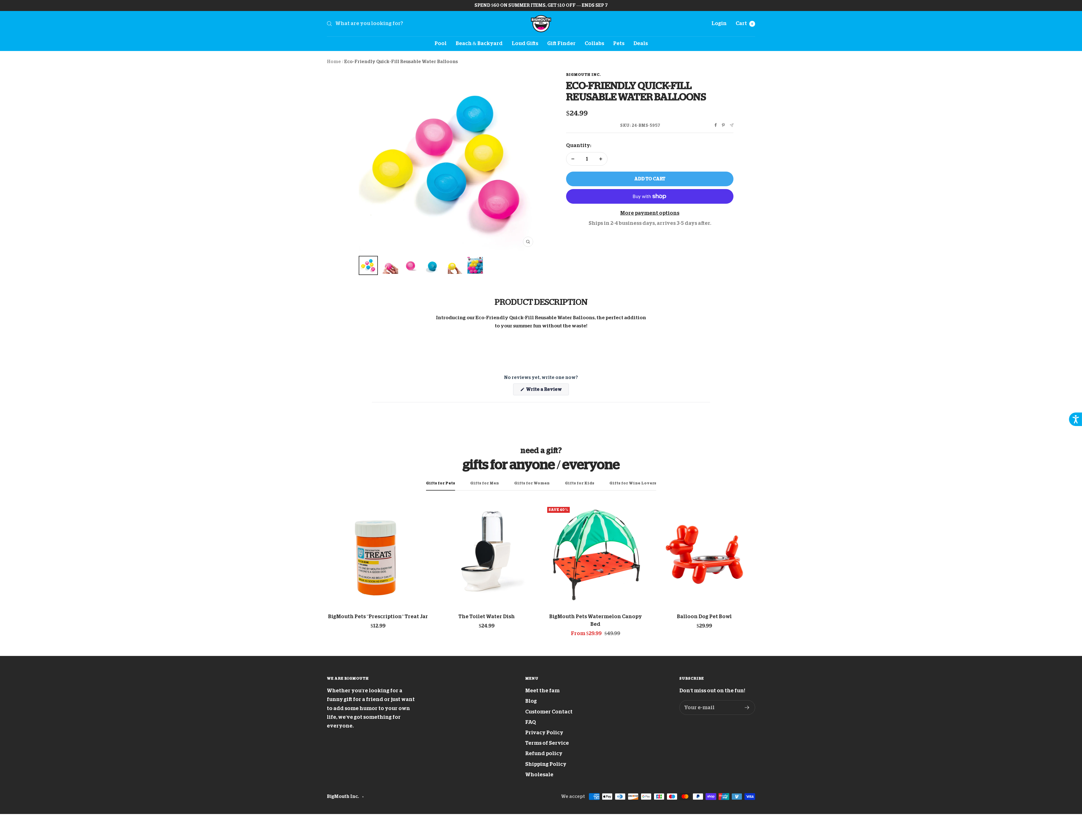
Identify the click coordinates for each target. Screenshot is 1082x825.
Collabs (594, 43)
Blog (531, 701)
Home (334, 61)
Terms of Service (547, 743)
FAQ (530, 722)
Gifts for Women (532, 483)
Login (719, 23)
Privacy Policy (544, 732)
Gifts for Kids (579, 483)
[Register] (747, 707)
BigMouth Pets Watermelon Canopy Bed (595, 620)
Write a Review (547, 391)
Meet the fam (542, 690)
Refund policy (543, 753)
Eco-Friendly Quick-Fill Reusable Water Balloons (401, 61)
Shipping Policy (545, 764)
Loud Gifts (525, 43)
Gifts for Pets (440, 483)
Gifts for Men (484, 483)
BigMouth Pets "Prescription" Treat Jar (378, 616)
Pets (618, 43)
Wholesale (539, 774)
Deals (640, 43)
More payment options (649, 213)
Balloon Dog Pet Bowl (704, 616)
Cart (744, 23)
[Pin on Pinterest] (723, 125)
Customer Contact (549, 711)
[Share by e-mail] (731, 125)
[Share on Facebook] (716, 125)
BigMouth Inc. (583, 74)
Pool (440, 43)
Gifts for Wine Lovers (632, 483)
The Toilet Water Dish (486, 616)
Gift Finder (561, 43)
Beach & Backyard (479, 43)
